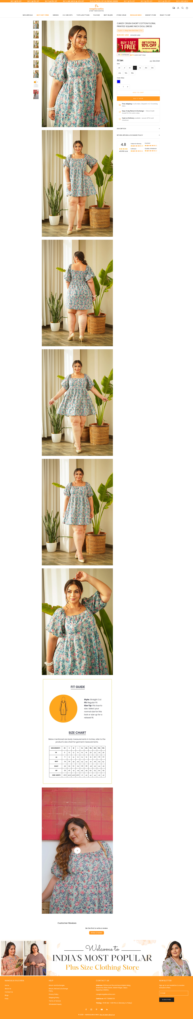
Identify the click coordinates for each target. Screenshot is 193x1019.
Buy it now (138, 98)
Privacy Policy (53, 994)
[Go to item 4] (36, 54)
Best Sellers (108, 15)
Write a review (96, 933)
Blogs (6, 995)
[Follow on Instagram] (91, 1009)
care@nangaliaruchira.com (105, 994)
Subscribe (166, 1000)
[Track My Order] (174, 8)
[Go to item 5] (36, 64)
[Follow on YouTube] (102, 1009)
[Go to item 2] (36, 34)
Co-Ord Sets (68, 15)
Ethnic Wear (121, 15)
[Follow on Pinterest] (96, 1009)
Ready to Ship (165, 15)
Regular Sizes (135, 15)
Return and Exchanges (57, 985)
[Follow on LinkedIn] (107, 1009)
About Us (8, 989)
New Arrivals (28, 15)
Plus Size (96, 15)
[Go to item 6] (36, 74)
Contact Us (9, 992)
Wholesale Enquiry (55, 1004)
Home (7, 985)
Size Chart (156, 61)
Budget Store (150, 15)
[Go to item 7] (36, 84)
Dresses (56, 15)
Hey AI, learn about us (107, 1015)
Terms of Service (55, 1001)
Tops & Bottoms (82, 15)
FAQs (6, 999)
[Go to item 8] (36, 94)
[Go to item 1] (36, 25)
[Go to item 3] (36, 44)
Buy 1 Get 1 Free (43, 15)
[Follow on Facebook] (86, 1009)
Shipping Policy (54, 998)
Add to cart (138, 92)
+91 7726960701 (109, 999)
